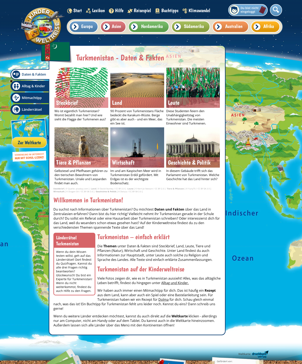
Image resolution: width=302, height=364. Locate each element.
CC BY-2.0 (120, 188)
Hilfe (119, 10)
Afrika (268, 26)
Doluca (124, 191)
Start (77, 10)
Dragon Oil (74, 191)
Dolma (163, 299)
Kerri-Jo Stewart (145, 188)
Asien (116, 26)
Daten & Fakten (34, 74)
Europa (87, 26)
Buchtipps (169, 10)
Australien (233, 26)
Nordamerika (152, 26)
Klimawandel (199, 10)
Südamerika (194, 26)
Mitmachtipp (32, 98)
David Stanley (107, 188)
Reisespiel (142, 10)
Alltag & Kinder (33, 86)
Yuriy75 (192, 188)
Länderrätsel (32, 109)
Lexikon (98, 10)
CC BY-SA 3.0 (204, 188)
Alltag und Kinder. (175, 283)
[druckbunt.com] (253, 355)
